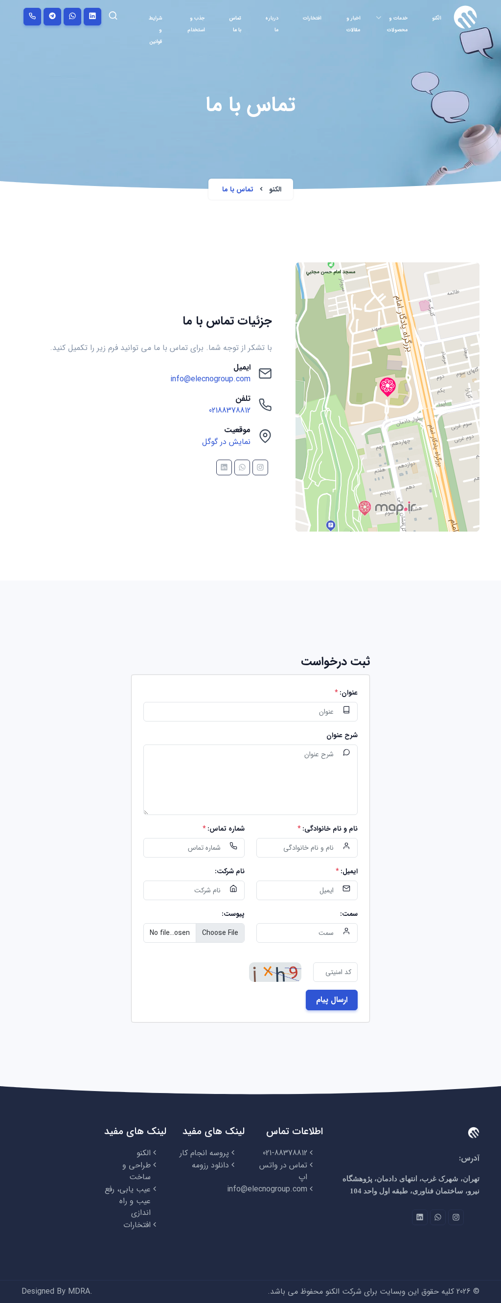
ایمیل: (347, 871)
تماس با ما (235, 24)
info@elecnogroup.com (210, 379)
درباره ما (272, 24)
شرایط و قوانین (155, 30)
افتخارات (312, 18)
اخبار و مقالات (353, 24)
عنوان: (346, 693)
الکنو (436, 18)
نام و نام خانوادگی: (327, 829)
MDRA (79, 1291)
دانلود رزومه (210, 1165)
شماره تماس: (224, 829)
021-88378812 (285, 1153)
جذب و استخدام (196, 24)
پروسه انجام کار (204, 1153)
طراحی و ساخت (136, 1171)
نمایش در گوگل (226, 442)
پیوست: (233, 914)
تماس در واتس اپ (283, 1171)
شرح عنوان (342, 735)
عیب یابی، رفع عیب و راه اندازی (128, 1201)
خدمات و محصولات (397, 24)
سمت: (349, 914)
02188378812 (229, 410)
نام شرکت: (230, 871)
